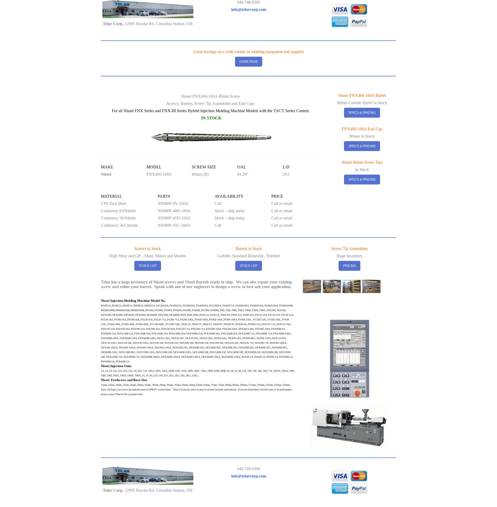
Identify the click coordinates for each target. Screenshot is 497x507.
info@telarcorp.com (248, 9)
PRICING (349, 266)
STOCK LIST (148, 266)
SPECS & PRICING (362, 113)
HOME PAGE (248, 61)
